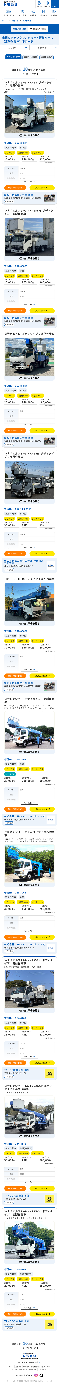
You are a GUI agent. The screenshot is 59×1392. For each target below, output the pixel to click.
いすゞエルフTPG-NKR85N (29, 455)
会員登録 (39, 6)
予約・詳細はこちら (15, 187)
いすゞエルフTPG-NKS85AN (28, 962)
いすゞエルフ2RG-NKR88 (28, 84)
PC (40, 1362)
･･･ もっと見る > (47, 91)
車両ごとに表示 (13, 56)
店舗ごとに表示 (30, 57)
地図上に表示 (46, 57)
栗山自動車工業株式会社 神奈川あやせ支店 (24, 562)
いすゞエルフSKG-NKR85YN (28, 1213)
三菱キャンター (29, 833)
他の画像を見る (31, 135)
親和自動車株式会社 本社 (18, 194)
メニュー (55, 6)
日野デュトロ (29, 333)
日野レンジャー (29, 700)
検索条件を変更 (39, 29)
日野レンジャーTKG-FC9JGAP (28, 1087)
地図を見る (9, 201)
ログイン (47, 6)
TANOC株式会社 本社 (17, 1070)
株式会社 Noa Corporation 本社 (24, 816)
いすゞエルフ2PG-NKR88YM (28, 212)
